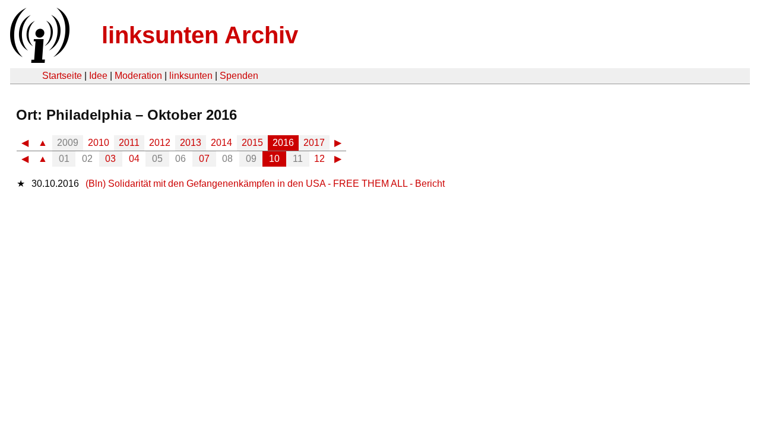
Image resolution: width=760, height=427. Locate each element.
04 (134, 159)
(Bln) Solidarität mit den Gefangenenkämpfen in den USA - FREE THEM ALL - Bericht (265, 184)
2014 (221, 143)
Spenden (239, 76)
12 (319, 159)
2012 (159, 143)
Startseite (62, 76)
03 (110, 159)
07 (204, 159)
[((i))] (39, 60)
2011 (129, 143)
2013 (190, 143)
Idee (98, 76)
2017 (314, 143)
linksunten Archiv (200, 35)
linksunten (191, 76)
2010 (98, 143)
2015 (252, 143)
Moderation (138, 76)
